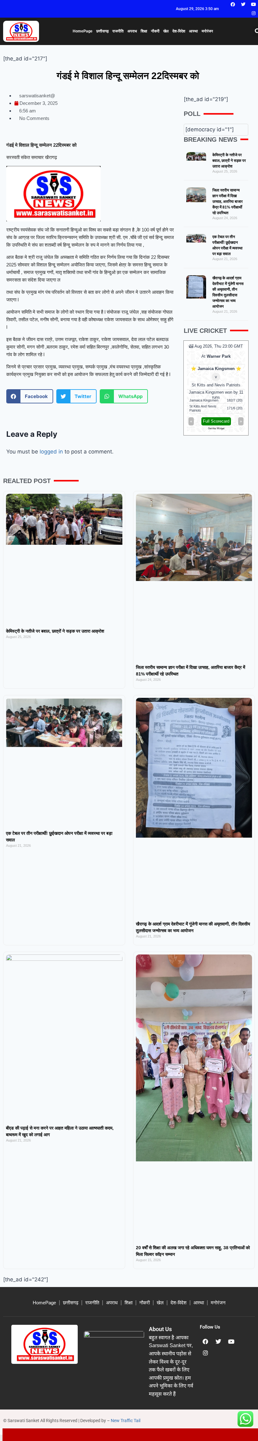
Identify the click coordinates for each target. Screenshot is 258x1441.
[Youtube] (253, 4)
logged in (51, 451)
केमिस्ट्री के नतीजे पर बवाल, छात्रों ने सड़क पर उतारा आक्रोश (229, 160)
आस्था (193, 31)
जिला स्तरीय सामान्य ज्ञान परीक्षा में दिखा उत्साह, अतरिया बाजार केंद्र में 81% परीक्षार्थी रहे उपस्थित (227, 201)
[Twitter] (243, 4)
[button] (29, 396)
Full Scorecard (216, 421)
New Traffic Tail (125, 1420)
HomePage (83, 31)
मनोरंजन (207, 31)
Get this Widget (216, 428)
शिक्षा (144, 31)
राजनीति (118, 31)
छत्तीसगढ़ (102, 31)
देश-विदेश (178, 31)
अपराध (132, 31)
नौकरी (155, 31)
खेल (166, 31)
